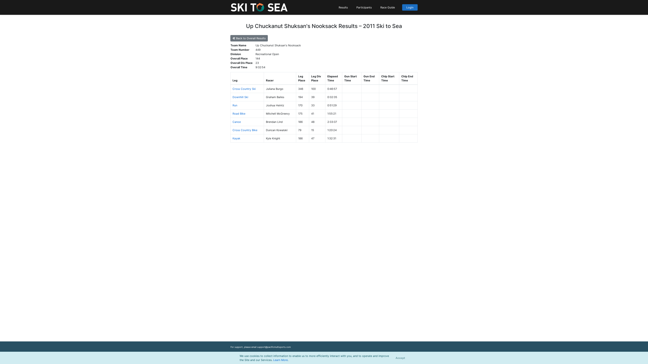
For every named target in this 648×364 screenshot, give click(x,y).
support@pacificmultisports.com (274, 347)
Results (343, 7)
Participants (364, 7)
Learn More (280, 360)
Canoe (237, 122)
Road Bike (239, 113)
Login (409, 7)
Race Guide (387, 7)
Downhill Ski (240, 97)
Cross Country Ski (244, 88)
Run (235, 105)
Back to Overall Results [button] (250, 38)
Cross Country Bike (245, 130)
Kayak (236, 138)
